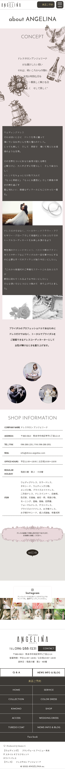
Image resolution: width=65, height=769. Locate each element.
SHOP (49, 709)
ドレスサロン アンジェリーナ (28, 762)
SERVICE (49, 690)
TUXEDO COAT (16, 727)
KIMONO (16, 709)
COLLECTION (16, 699)
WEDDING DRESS (49, 718)
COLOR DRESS (49, 699)
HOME (16, 690)
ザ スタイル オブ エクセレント (16, 754)
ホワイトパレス (9, 758)
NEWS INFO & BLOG (48, 727)
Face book (32, 737)
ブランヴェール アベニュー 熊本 (36, 750)
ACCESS (16, 718)
